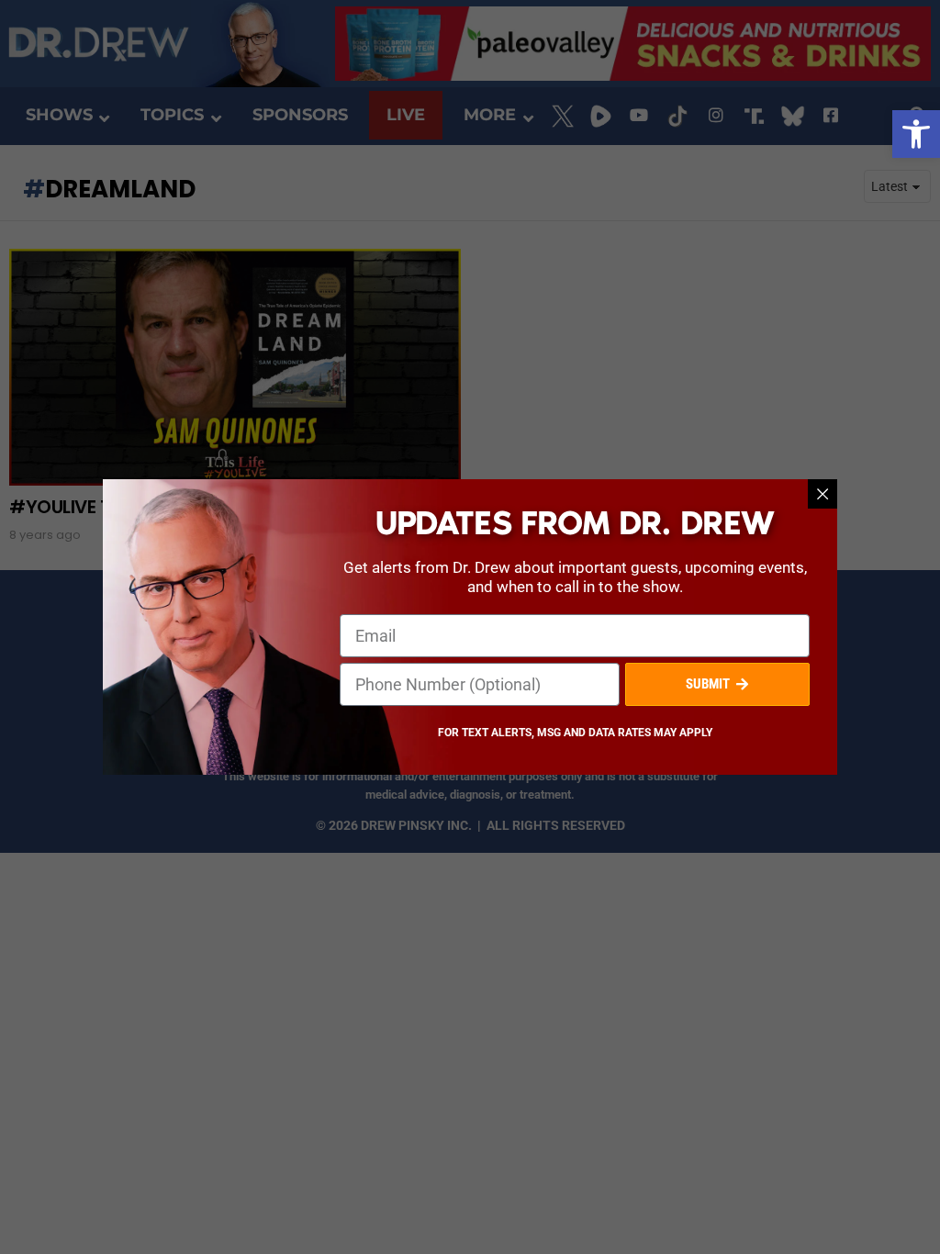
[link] (916, 134)
